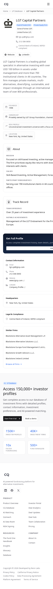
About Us (32, 538)
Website (11, 54)
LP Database (17, 11)
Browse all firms (13, 364)
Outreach (7, 517)
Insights (6, 546)
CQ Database (8, 508)
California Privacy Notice (28, 572)
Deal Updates (34, 512)
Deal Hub (33, 517)
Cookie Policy (8, 576)
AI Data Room (9, 521)
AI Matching (8, 512)
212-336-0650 (24, 41)
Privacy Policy (9, 572)
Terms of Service (31, 579)
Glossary (6, 550)
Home (5, 11)
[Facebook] (12, 490)
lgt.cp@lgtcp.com (26, 37)
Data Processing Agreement (29, 576)
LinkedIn (25, 54)
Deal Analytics (35, 508)
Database (7, 555)
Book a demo (30, 418)
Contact (32, 543)
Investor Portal (35, 503)
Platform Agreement (12, 579)
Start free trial (11, 418)
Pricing (32, 526)
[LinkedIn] (5, 490)
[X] (18, 490)
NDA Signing (8, 526)
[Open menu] (48, 4)
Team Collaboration (37, 521)
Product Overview (10, 503)
